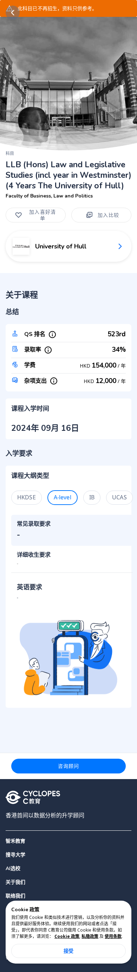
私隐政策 (89, 936)
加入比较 (108, 215)
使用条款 (113, 936)
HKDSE (26, 497)
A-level (62, 497)
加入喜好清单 (42, 214)
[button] (68, 854)
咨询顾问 (68, 766)
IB (91, 497)
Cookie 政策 (66, 936)
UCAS (119, 497)
